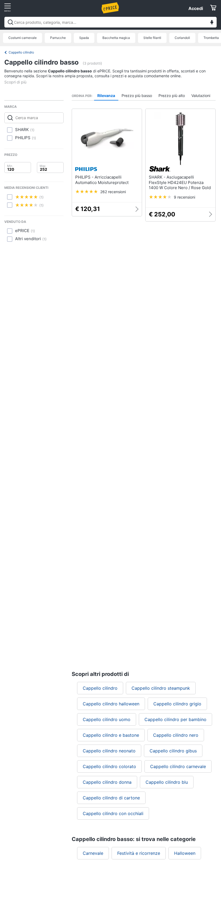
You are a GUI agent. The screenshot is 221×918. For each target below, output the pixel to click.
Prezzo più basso (137, 95)
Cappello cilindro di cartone (111, 797)
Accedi (195, 8)
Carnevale (93, 853)
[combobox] (110, 22)
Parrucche (58, 38)
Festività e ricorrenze (138, 853)
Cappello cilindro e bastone (111, 735)
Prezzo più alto (171, 95)
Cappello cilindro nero (175, 735)
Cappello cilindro (21, 52)
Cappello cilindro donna (107, 782)
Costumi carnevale (22, 38)
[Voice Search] (212, 23)
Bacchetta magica (116, 38)
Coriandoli (182, 38)
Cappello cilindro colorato (109, 766)
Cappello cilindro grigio (177, 703)
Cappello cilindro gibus (173, 750)
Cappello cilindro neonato (109, 750)
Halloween (184, 853)
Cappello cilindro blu (167, 782)
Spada (84, 38)
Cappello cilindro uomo (106, 719)
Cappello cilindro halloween (111, 703)
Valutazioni (200, 95)
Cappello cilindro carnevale (178, 766)
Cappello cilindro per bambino (175, 719)
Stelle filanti (152, 38)
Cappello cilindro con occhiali (113, 813)
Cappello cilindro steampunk (161, 688)
